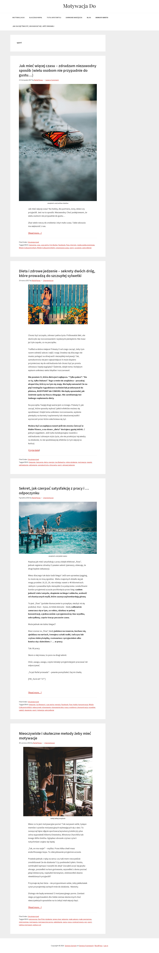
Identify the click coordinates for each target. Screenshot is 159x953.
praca (66, 707)
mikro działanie (71, 462)
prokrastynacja (78, 922)
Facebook (61, 245)
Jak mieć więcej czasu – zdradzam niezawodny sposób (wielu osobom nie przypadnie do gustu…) (57, 70)
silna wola (53, 465)
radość (21, 710)
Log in (106, 946)
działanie (48, 919)
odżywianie (33, 465)
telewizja (40, 710)
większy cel (37, 925)
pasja (65, 922)
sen (85, 922)
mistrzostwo (24, 922)
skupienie (28, 710)
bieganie (32, 462)
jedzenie (65, 919)
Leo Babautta (60, 462)
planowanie (46, 707)
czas (38, 245)
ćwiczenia (32, 245)
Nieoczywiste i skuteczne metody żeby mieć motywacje (55, 735)
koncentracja (83, 704)
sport (72, 248)
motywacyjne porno (45, 922)
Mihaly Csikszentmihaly (27, 248)
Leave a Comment (52, 80)
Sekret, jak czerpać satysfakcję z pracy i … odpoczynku (54, 490)
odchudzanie (23, 465)
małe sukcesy (73, 919)
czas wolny (45, 245)
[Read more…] (35, 233)
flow (67, 245)
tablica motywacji (25, 925)
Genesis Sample (70, 946)
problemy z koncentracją (78, 707)
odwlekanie (58, 922)
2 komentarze (48, 280)
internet (73, 245)
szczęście (78, 248)
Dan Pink (41, 919)
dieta (46, 462)
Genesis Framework (86, 946)
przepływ (91, 707)
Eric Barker (54, 245)
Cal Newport (40, 704)
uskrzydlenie (87, 248)
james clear (57, 919)
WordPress (99, 946)
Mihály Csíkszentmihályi (46, 248)
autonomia (33, 919)
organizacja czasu (62, 248)
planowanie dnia (57, 707)
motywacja (82, 462)
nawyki (89, 462)
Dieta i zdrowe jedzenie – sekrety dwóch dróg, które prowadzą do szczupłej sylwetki (57, 273)
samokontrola (43, 465)
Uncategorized (33, 242)
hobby (75, 704)
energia (51, 462)
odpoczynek (36, 707)
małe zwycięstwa (85, 919)
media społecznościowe (86, 245)
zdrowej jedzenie (68, 465)
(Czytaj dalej (33, 450)
